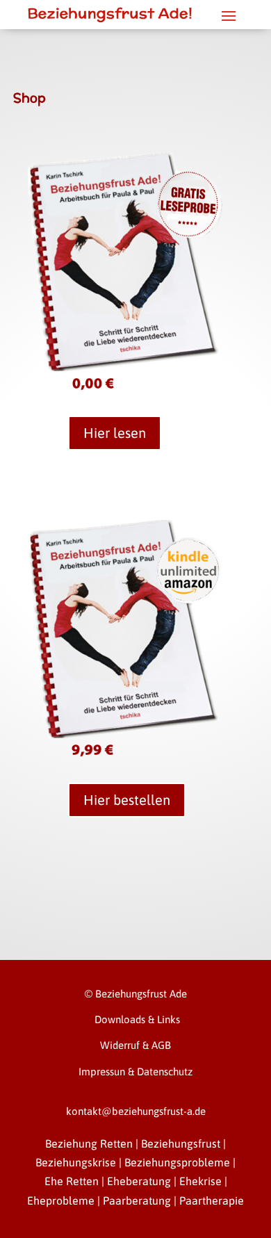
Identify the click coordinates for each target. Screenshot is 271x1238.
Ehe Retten (71, 1181)
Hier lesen (114, 433)
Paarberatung (137, 1200)
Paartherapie (211, 1200)
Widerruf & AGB (135, 1045)
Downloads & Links (136, 1019)
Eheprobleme (61, 1200)
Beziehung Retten (89, 1143)
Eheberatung (139, 1181)
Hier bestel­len (126, 800)
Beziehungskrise (75, 1162)
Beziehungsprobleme (177, 1162)
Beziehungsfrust (180, 1143)
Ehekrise (200, 1181)
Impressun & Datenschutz (135, 1071)
